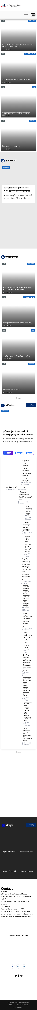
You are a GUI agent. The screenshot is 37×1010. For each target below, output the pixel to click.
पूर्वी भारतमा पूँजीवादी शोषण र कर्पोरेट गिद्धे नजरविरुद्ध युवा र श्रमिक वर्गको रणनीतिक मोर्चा (18, 433)
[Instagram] (18, 966)
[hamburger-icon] (33, 14)
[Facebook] (13, 966)
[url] (10, 841)
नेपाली (26, 15)
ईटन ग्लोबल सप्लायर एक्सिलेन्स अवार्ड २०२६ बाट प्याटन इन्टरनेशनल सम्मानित (17, 189)
